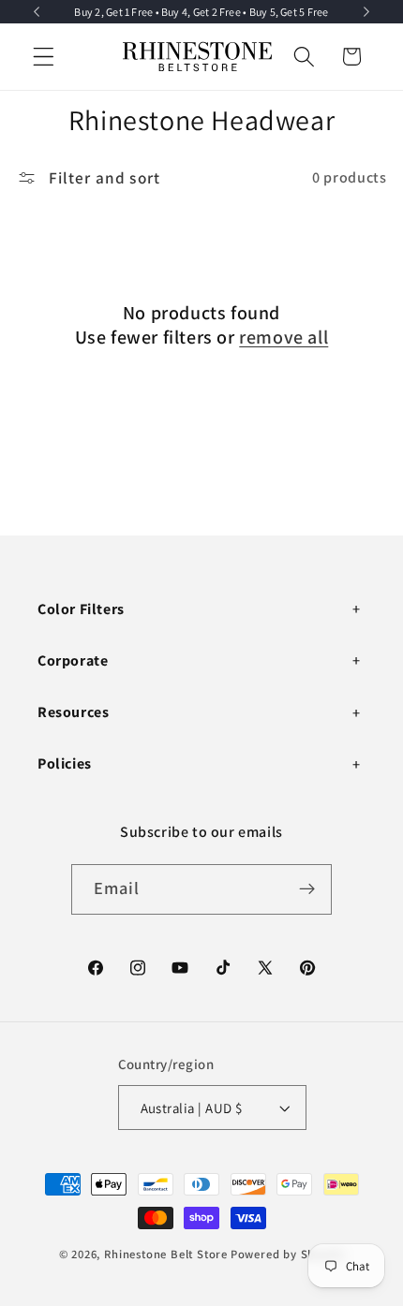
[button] (43, 57)
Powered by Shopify (288, 1254)
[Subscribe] (308, 889)
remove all (283, 337)
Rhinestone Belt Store (166, 1254)
